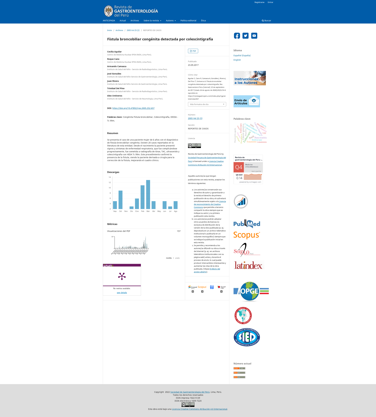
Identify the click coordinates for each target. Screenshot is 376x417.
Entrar (270, 2)
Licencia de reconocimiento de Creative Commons (210, 204)
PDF (194, 51)
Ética (203, 20)
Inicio (109, 30)
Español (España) (242, 55)
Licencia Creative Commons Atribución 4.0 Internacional (199, 409)
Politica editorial (188, 20)
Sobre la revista (152, 20)
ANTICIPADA (109, 20)
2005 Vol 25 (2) (133, 30)
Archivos (135, 20)
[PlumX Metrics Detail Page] (122, 276)
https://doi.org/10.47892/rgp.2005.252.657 (133, 108)
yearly (177, 258)
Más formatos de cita (199, 104)
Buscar (267, 20)
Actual (123, 20)
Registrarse (259, 2)
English (237, 59)
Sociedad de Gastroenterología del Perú (190, 392)
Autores (170, 20)
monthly (169, 258)
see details (122, 292)
